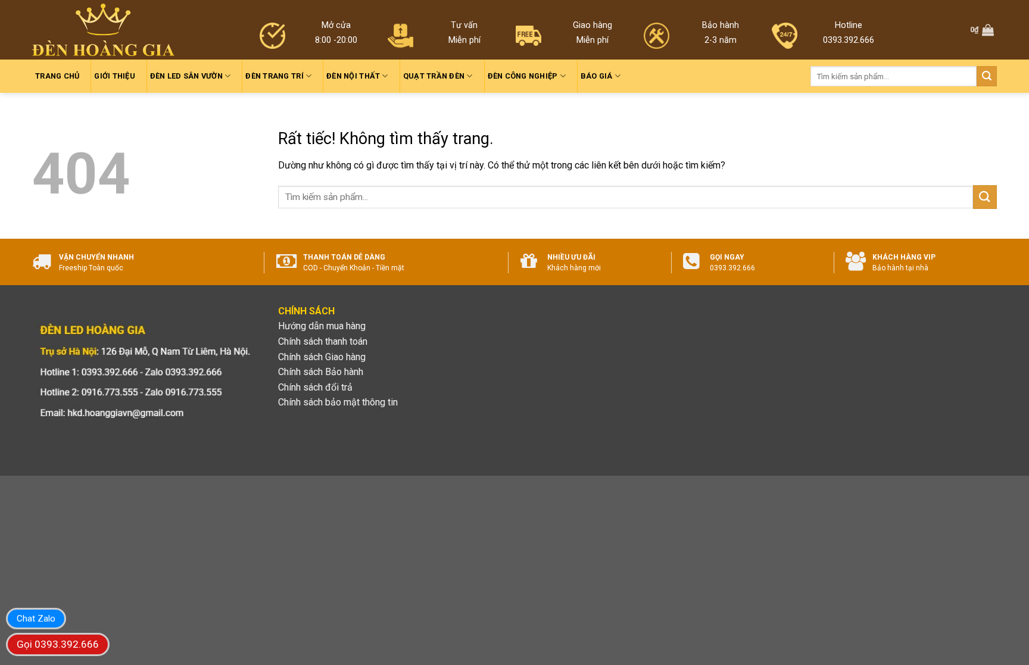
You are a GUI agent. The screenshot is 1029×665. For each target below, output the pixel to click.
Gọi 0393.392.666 (58, 644)
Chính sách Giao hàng (322, 357)
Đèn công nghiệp (523, 75)
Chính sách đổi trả (315, 387)
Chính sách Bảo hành (320, 371)
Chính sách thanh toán (322, 341)
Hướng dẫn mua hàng (322, 326)
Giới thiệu (114, 75)
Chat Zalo (36, 618)
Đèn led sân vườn (186, 75)
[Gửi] (987, 76)
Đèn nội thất (353, 75)
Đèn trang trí (274, 75)
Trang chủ (57, 75)
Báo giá (597, 75)
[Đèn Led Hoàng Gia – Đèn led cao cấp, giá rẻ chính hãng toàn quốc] (103, 30)
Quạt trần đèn (433, 75)
